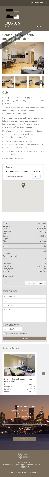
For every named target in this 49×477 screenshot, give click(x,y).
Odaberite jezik (37, 3)
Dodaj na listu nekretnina (35, 283)
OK (36, 176)
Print (9, 283)
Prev (5, 373)
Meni (39, 26)
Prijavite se (25, 439)
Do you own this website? (14, 176)
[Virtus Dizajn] (24, 473)
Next (43, 373)
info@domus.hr (24, 417)
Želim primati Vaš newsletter (16, 333)
